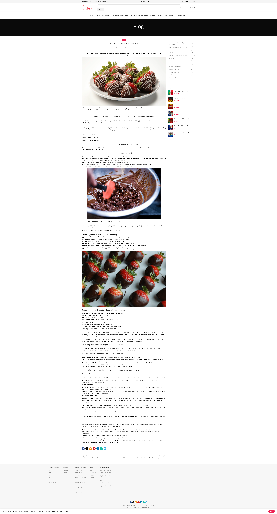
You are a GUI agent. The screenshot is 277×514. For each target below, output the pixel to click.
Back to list (124, 456)
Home (136, 31)
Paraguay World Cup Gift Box (182, 132)
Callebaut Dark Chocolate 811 (90, 134)
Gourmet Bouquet (121, 435)
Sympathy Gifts (79, 487)
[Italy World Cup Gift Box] (170, 92)
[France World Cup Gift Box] (170, 127)
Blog (141, 31)
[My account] (187, 7)
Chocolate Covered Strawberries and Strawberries (137, 429)
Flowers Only (93, 472)
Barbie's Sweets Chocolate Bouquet (132, 439)
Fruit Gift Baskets (173, 52)
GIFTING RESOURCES (80, 467)
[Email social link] (90, 448)
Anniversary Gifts (79, 475)
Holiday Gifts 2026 (173, 69)
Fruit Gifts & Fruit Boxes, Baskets (177, 55)
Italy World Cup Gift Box (181, 91)
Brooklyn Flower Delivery (106, 472)
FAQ (49, 477)
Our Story (50, 475)
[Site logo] (87, 7)
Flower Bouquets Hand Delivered (177, 47)
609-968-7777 (144, 1)
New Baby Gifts (79, 485)
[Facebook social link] (83, 448)
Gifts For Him (172, 61)
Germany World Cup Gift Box (182, 98)
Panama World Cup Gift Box (182, 112)
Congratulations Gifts (80, 477)
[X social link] (86, 448)
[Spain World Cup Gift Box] (170, 106)
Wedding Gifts (78, 489)
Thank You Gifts (79, 492)
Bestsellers (92, 475)
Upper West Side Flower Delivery (106, 479)
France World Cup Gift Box (181, 125)
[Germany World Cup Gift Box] (170, 99)
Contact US (51, 472)
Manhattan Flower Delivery (106, 470)
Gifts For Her (78, 470)
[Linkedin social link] (97, 448)
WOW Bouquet (123, 47)
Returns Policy (52, 482)
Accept (271, 511)
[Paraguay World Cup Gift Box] (170, 134)
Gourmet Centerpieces (174, 66)
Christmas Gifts (94, 477)
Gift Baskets (171, 58)
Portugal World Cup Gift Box (182, 119)
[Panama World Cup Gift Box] (170, 113)
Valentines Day (93, 480)
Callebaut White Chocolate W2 (90, 140)
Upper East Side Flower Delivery (106, 475)
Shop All (92, 470)
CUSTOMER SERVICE (53, 467)
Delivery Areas (104, 467)
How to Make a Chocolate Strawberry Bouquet (153, 416)
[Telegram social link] (105, 448)
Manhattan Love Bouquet (121, 437)
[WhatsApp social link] (101, 448)
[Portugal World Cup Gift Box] (170, 120)
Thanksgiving (172, 77)
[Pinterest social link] (94, 448)
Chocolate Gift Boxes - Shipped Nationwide (177, 43)
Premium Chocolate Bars (175, 75)
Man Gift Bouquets (173, 72)
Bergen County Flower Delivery (105, 486)
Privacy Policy (51, 480)
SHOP (91, 467)
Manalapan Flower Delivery (107, 482)
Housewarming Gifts (80, 482)
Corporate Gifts (65, 470)
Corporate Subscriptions (65, 473)
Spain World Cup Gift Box (181, 105)
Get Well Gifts (78, 480)
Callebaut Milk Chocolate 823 (90, 137)
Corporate (65, 467)
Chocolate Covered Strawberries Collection (135, 440)
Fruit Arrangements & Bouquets (177, 50)
